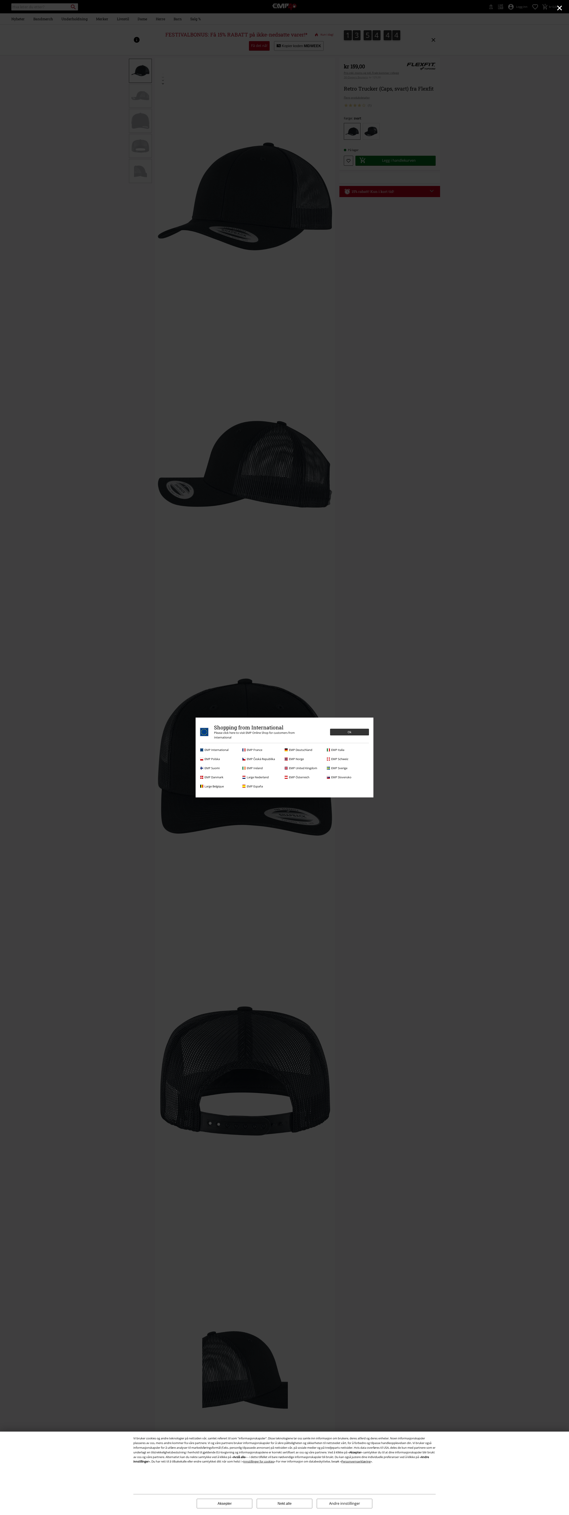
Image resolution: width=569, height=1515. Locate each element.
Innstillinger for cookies (258, 1461)
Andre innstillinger (344, 1503)
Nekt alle (285, 1503)
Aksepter (225, 1503)
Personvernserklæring (356, 1461)
